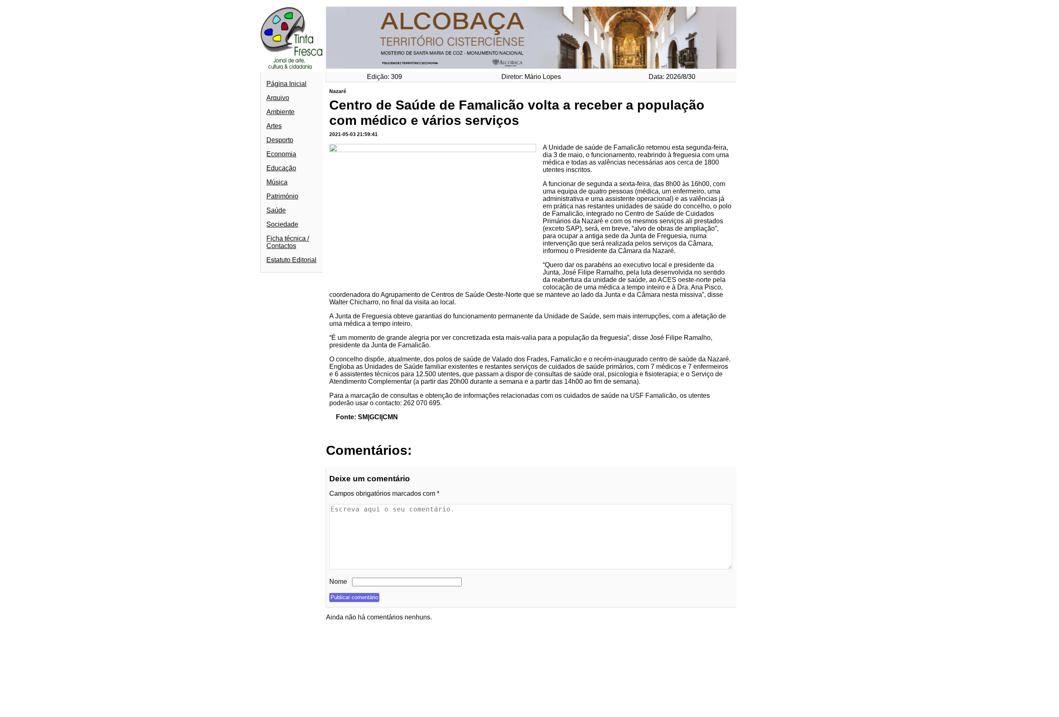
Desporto (279, 139)
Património (282, 196)
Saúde (276, 210)
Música (277, 182)
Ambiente (280, 111)
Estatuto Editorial (291, 259)
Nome (338, 581)
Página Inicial (286, 83)
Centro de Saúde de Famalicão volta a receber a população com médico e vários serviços (516, 113)
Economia (281, 154)
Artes (274, 125)
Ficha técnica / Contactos (287, 242)
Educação (281, 168)
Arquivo (277, 97)
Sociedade (282, 224)
